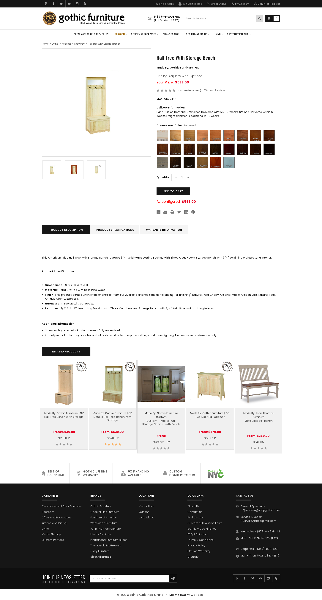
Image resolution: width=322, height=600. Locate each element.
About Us (193, 506)
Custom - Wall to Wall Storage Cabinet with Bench (161, 422)
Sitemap (193, 557)
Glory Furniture (100, 551)
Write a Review (214, 90)
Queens (144, 512)
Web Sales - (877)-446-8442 (260, 531)
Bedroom (120, 34)
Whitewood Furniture (103, 523)
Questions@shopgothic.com (261, 510)
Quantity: (163, 177)
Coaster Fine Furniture (104, 512)
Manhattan (146, 506)
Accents (66, 43)
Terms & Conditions (200, 540)
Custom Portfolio (238, 34)
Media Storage (170, 34)
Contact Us (194, 512)
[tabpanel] (64, 405)
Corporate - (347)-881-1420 (259, 549)
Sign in (262, 4)
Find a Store (166, 4)
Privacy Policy (196, 545)
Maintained (177, 595)
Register (275, 4)
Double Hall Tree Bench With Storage (113, 418)
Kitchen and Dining (196, 34)
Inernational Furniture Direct (108, 540)
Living (217, 34)
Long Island (146, 517)
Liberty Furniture (100, 534)
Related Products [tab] (66, 351)
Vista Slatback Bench (258, 421)
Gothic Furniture (100, 506)
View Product (64, 384)
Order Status (218, 4)
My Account (242, 4)
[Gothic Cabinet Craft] (86, 18)
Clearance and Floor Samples (91, 34)
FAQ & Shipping (197, 534)
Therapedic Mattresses (105, 545)
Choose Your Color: (176, 125)
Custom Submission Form (204, 523)
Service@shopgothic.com (259, 521)
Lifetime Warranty (198, 551)
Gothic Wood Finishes (201, 529)
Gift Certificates (192, 4)
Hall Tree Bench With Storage (63, 417)
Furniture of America (103, 517)
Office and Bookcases (143, 34)
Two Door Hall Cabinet (210, 417)
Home (45, 43)
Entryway (79, 43)
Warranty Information (164, 230)
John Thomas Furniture (105, 529)
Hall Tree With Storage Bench (104, 43)
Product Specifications (115, 230)
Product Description (66, 230)
